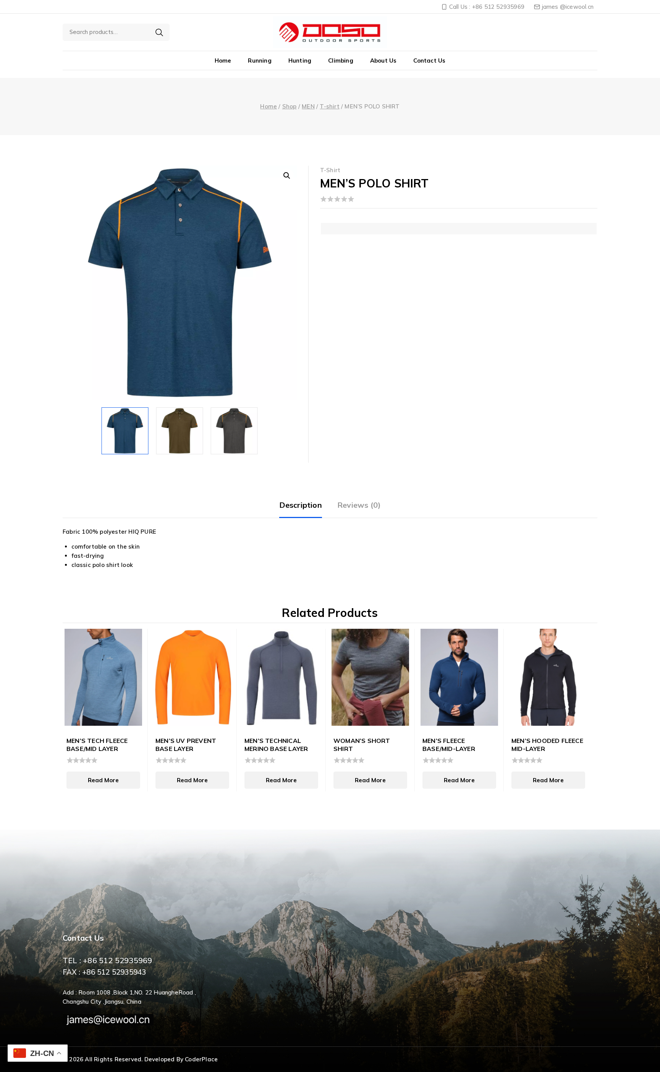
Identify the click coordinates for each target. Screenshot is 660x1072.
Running (259, 60)
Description (300, 505)
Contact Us (429, 60)
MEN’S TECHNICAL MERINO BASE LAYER (276, 744)
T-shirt (330, 170)
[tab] (300, 505)
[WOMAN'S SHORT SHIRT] (370, 677)
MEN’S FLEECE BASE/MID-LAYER (448, 744)
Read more (103, 780)
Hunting (299, 60)
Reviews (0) (359, 505)
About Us (383, 60)
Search (159, 32)
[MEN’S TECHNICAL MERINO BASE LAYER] (281, 677)
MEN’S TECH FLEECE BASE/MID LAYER (97, 744)
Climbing (340, 60)
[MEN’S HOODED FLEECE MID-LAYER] (548, 677)
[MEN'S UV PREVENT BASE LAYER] (192, 677)
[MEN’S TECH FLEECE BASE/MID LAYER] (103, 677)
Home (223, 60)
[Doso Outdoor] (330, 32)
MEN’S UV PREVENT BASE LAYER (185, 744)
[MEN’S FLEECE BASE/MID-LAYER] (459, 677)
